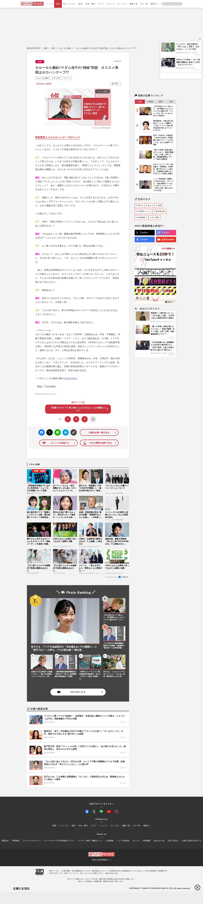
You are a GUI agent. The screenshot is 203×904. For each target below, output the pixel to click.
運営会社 (5, 841)
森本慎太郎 (160, 211)
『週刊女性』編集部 (43, 84)
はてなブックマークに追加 (65, 432)
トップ (50, 4)
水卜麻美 (155, 217)
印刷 (116, 83)
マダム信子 (56, 78)
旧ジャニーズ (69, 4)
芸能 (58, 4)
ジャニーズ (63, 826)
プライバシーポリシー (32, 841)
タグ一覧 (144, 4)
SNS (140, 205)
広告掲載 (109, 841)
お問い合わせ (173, 841)
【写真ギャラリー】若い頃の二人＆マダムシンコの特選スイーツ (78, 409)
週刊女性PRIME (33, 48)
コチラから (71, 378)
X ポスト (49, 431)
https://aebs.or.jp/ (111, 873)
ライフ (101, 4)
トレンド (110, 4)
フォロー (144, 232)
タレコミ (136, 841)
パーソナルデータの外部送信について (59, 841)
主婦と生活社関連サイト (101, 860)
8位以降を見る (78, 692)
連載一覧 (134, 4)
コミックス (122, 4)
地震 (159, 205)
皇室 (80, 4)
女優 (53, 48)
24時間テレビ (144, 211)
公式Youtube (167, 239)
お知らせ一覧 (159, 841)
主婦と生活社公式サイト (191, 841)
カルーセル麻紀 (65, 48)
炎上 (149, 205)
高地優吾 (141, 217)
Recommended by (112, 577)
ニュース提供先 (123, 841)
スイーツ (67, 78)
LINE (56, 430)
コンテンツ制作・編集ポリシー (90, 841)
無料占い (155, 4)
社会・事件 (90, 4)
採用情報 (146, 841)
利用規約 (15, 841)
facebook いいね (41, 432)
